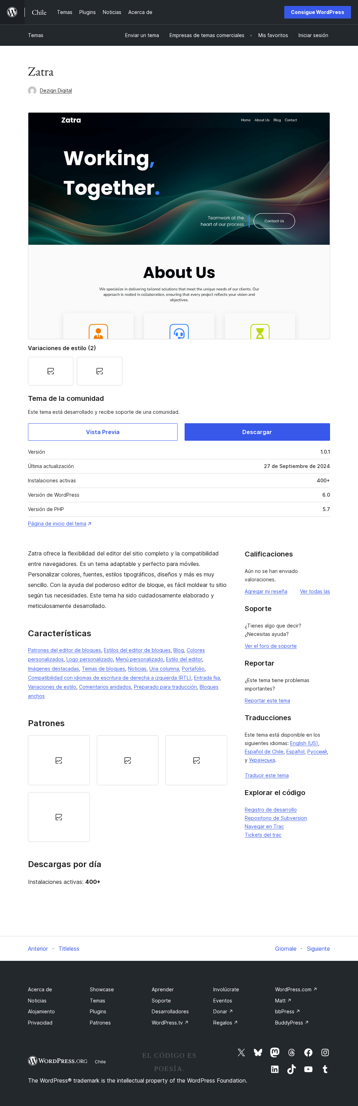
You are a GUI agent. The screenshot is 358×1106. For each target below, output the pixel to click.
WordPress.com (296, 989)
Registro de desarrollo (271, 810)
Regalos (225, 1023)
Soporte (161, 1001)
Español (295, 751)
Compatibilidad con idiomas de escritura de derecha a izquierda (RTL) (109, 678)
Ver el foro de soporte (271, 646)
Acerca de (40, 989)
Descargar (257, 431)
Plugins (98, 1011)
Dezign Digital (56, 90)
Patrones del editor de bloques (64, 650)
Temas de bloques (103, 669)
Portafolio (193, 669)
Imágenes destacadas (53, 669)
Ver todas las (315, 591)
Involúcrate (226, 989)
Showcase (102, 989)
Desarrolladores (170, 1011)
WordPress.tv (170, 1023)
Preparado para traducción (165, 687)
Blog (178, 650)
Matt (283, 1001)
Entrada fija (207, 678)
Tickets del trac (263, 835)
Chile (100, 1061)
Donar (223, 1011)
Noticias (137, 669)
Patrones (100, 1023)
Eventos (222, 1001)
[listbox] (127, 788)
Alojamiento (41, 1011)
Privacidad (40, 1023)
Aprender (163, 989)
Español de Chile (264, 751)
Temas (35, 35)
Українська (262, 760)
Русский (317, 751)
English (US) (304, 743)
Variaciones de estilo (52, 687)
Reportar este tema (267, 700)
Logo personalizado (89, 659)
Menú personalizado (139, 659)
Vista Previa (103, 431)
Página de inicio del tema (57, 523)
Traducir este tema (267, 775)
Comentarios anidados (105, 687)
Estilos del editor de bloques (137, 650)
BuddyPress (292, 1023)
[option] (59, 760)
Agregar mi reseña (266, 591)
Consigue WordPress (317, 12)
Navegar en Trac (264, 826)
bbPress (287, 1011)
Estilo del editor (184, 659)
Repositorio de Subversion (276, 818)
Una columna (164, 669)
